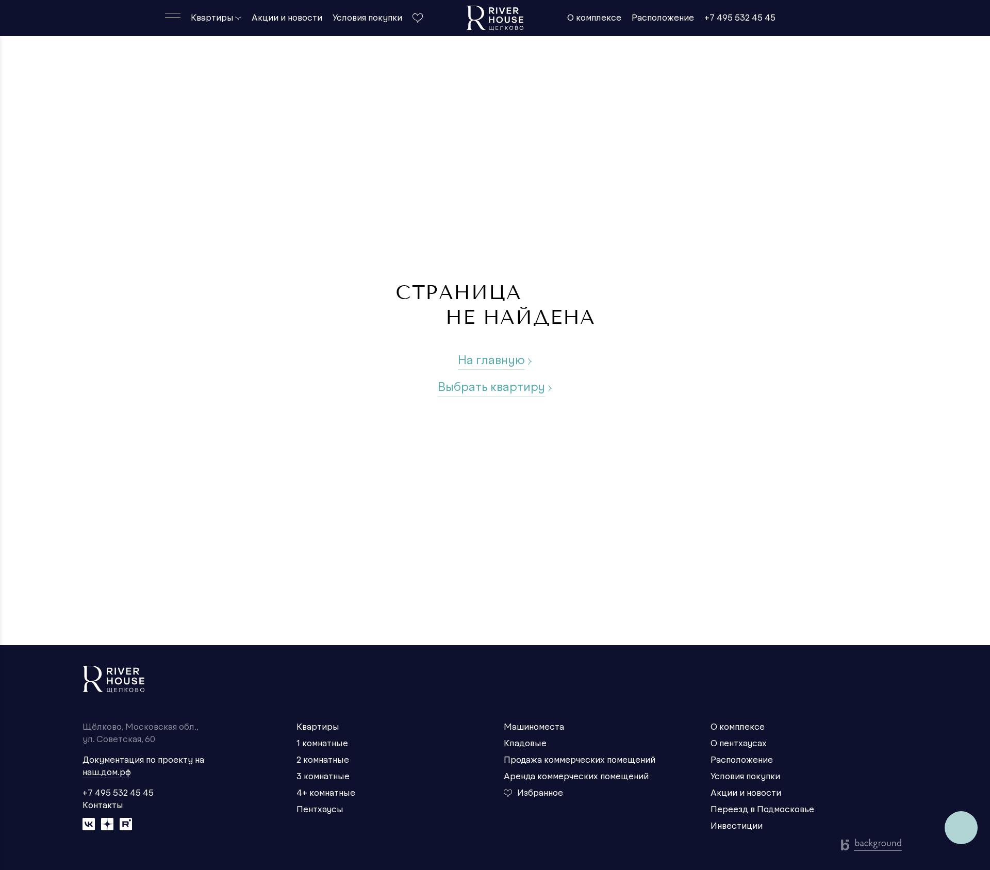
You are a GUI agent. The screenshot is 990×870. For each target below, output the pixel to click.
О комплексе (594, 18)
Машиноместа (534, 727)
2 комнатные (322, 760)
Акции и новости (287, 18)
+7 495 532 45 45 (740, 18)
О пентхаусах (739, 744)
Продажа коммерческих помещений (579, 760)
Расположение (663, 18)
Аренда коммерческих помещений (576, 777)
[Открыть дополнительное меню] (172, 15)
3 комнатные (323, 777)
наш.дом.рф (106, 772)
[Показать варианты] (238, 18)
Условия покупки (367, 18)
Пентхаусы (319, 810)
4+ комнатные (325, 793)
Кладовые (525, 744)
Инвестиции (737, 826)
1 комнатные (322, 744)
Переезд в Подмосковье (762, 810)
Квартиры (212, 18)
